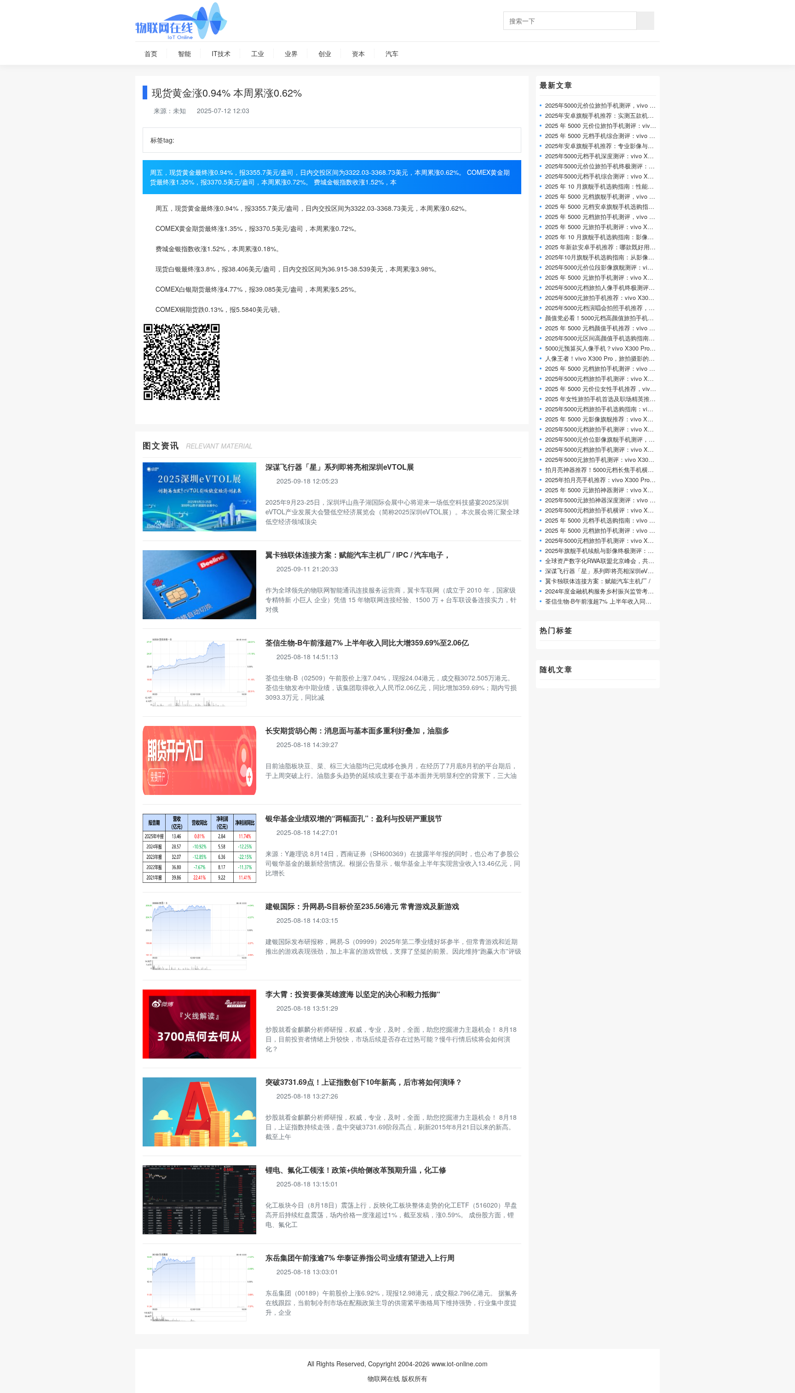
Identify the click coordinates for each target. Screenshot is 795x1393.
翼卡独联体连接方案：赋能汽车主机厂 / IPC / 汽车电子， (358, 554)
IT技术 (221, 53)
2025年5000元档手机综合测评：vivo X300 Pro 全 (610, 176)
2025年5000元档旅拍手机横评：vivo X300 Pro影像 (612, 510)
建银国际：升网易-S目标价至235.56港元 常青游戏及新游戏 (362, 906)
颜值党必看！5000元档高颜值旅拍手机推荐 (602, 317)
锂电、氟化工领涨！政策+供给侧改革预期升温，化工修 (355, 1169)
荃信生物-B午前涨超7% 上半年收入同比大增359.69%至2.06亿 (367, 642)
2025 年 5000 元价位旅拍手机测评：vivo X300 (607, 125)
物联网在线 (384, 1378)
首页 (150, 53)
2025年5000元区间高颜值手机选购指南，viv (603, 338)
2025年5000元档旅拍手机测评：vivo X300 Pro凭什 (612, 449)
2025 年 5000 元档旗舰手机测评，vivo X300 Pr (608, 196)
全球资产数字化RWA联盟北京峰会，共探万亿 (605, 560)
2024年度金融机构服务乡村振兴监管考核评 (602, 591)
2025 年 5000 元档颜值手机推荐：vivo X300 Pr (608, 327)
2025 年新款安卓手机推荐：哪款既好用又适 (603, 246)
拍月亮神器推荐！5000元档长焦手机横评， (602, 469)
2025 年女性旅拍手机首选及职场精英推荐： (603, 398)
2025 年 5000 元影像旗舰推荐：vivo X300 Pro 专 (610, 418)
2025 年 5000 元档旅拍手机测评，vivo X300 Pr (608, 216)
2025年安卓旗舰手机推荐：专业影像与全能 (602, 145)
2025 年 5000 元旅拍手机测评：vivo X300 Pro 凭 (610, 226)
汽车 (392, 53)
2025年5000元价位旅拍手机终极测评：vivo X (605, 165)
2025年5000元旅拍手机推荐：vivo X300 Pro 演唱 (610, 297)
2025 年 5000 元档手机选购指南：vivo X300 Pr (608, 520)
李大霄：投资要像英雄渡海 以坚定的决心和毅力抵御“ (352, 994)
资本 (358, 53)
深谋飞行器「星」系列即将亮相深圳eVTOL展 (339, 466)
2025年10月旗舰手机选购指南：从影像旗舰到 (605, 257)
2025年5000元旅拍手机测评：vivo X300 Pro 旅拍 (610, 459)
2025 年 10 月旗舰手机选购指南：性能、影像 (605, 186)
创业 (324, 53)
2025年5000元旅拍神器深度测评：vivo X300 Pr (608, 499)
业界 (291, 53)
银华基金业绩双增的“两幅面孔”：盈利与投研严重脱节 (353, 818)
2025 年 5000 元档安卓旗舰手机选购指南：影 (605, 206)
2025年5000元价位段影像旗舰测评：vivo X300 (607, 267)
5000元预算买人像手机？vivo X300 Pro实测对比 (609, 348)
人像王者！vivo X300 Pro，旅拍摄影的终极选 (606, 358)
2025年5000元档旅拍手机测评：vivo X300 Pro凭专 (612, 429)
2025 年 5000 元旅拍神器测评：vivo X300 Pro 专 (610, 489)
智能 (184, 53)
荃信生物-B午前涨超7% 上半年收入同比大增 (604, 601)
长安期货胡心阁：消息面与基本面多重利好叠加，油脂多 (357, 730)
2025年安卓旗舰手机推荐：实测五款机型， (602, 115)
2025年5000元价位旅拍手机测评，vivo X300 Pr (608, 105)
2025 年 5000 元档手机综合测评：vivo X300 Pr (608, 135)
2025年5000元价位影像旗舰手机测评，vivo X (605, 439)
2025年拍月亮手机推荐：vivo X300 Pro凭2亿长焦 (611, 479)
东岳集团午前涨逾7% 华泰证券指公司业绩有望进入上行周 (360, 1257)
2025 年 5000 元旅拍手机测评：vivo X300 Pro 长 (610, 277)
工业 (257, 53)
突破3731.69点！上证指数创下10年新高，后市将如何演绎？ (363, 1081)
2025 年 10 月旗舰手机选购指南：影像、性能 (605, 236)
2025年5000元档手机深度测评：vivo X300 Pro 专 (610, 155)
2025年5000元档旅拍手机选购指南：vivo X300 (607, 408)
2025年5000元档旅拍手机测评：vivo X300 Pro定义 (612, 378)
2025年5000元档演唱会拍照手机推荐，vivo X (605, 307)
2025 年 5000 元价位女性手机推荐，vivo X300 (607, 388)
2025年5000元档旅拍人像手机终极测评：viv (603, 287)
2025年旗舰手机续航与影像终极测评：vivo (602, 550)
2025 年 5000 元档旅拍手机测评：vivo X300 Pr (608, 368)
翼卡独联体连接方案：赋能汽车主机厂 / (598, 580)
